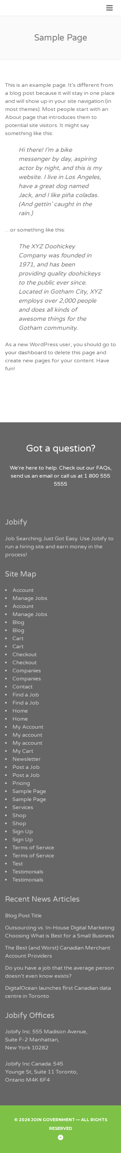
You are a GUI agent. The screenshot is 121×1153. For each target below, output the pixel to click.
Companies (26, 670)
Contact (22, 686)
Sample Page (29, 791)
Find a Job (25, 694)
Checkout (24, 654)
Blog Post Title (23, 915)
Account (23, 590)
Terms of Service (33, 847)
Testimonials (27, 871)
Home (20, 711)
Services (22, 807)
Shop (19, 815)
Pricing (21, 783)
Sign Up (22, 831)
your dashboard (25, 352)
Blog (18, 622)
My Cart (22, 751)
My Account (27, 727)
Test (17, 863)
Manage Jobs (29, 598)
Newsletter (26, 759)
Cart (18, 638)
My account (27, 735)
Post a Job (26, 767)
